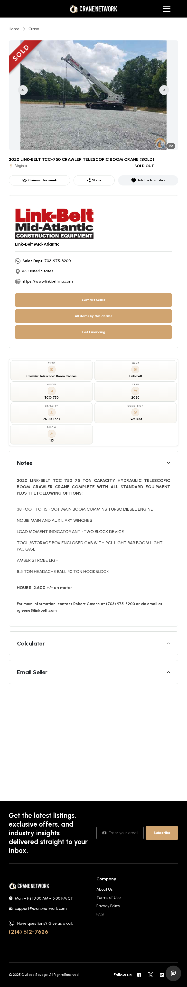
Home (14, 29)
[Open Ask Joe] (173, 973)
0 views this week (42, 180)
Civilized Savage (34, 975)
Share (97, 180)
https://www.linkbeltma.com (47, 281)
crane (33, 29)
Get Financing (93, 332)
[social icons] (139, 975)
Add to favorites (151, 180)
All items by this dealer (93, 316)
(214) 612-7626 (28, 931)
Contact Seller (93, 300)
